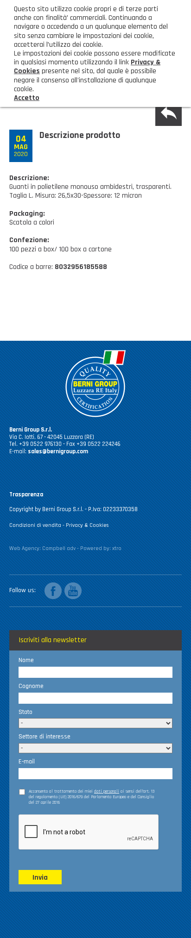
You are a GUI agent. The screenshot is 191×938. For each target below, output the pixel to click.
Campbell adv (59, 548)
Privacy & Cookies (87, 525)
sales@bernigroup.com (58, 451)
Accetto (26, 98)
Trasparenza (26, 494)
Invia (40, 877)
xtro (116, 548)
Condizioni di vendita (35, 525)
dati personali (106, 791)
